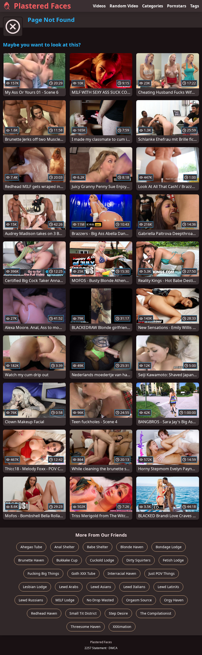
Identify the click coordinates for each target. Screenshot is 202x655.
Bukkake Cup (67, 560)
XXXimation (122, 626)
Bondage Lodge (169, 547)
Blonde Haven (131, 547)
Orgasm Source (139, 600)
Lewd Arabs (68, 586)
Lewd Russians (31, 600)
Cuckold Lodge (102, 560)
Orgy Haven (174, 600)
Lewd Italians (134, 586)
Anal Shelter (64, 547)
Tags (194, 6)
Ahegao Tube (31, 547)
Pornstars (176, 6)
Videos (99, 6)
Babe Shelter (97, 547)
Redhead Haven (44, 613)
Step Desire (118, 613)
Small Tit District (83, 613)
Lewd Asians (101, 586)
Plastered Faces (42, 6)
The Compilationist (155, 613)
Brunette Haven (31, 560)
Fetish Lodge (173, 560)
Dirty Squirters (138, 560)
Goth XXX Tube (83, 573)
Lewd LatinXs (168, 586)
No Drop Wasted (100, 600)
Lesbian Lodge (35, 586)
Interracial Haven (122, 573)
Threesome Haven (86, 626)
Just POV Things (162, 573)
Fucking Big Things (43, 573)
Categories (152, 6)
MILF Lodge (64, 600)
